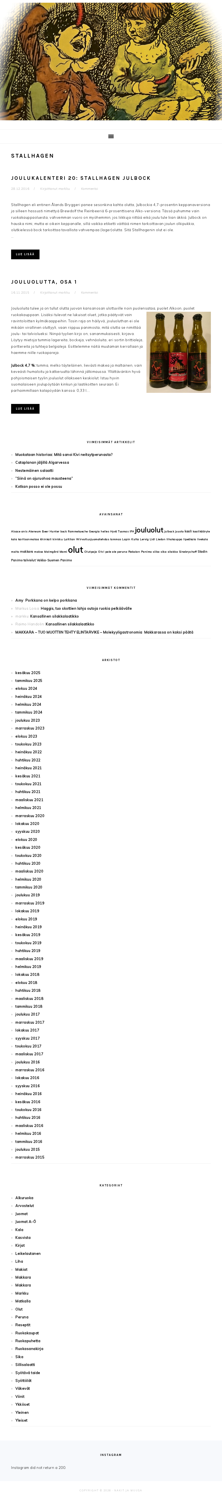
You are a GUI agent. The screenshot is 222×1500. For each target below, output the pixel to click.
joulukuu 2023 (27, 720)
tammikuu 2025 (29, 680)
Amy (19, 600)
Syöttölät (23, 1380)
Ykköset (22, 1404)
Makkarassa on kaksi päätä (169, 632)
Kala (19, 1229)
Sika (19, 1357)
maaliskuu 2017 (29, 1054)
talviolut (30, 560)
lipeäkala (189, 539)
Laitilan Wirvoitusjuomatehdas (86, 539)
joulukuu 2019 (27, 895)
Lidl (152, 539)
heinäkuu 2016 (28, 1093)
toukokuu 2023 (28, 744)
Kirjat (20, 1245)
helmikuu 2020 (28, 879)
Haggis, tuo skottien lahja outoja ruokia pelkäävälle (86, 608)
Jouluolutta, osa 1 (44, 282)
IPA (132, 531)
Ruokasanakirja (29, 1348)
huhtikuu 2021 (28, 791)
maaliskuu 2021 (29, 800)
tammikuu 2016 (29, 1141)
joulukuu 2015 (27, 1149)
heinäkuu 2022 (28, 752)
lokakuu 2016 (27, 1078)
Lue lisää (25, 254)
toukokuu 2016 (28, 1109)
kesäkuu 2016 (27, 1102)
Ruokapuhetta (27, 1341)
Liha (19, 1261)
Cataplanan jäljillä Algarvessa (42, 462)
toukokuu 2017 (28, 1046)
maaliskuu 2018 (29, 998)
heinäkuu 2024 (28, 696)
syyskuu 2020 (27, 831)
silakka (173, 551)
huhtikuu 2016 (28, 1117)
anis (24, 531)
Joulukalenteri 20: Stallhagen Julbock (81, 178)
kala (14, 539)
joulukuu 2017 (27, 1014)
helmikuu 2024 (28, 704)
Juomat (21, 1214)
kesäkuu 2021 (27, 776)
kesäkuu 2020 (27, 847)
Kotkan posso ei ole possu (38, 486)
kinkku (58, 539)
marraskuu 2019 (29, 903)
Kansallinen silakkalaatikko (54, 616)
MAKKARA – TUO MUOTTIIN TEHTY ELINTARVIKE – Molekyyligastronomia (78, 632)
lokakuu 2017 (27, 1030)
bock (63, 531)
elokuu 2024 (26, 688)
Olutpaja (90, 551)
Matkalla (23, 1301)
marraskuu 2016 (29, 1070)
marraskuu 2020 (29, 816)
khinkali (46, 539)
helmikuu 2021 (28, 807)
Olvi (101, 551)
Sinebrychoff (188, 551)
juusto (179, 531)
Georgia (94, 531)
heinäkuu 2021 (28, 768)
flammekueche (78, 531)
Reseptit (22, 1325)
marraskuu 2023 (29, 728)
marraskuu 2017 (29, 1022)
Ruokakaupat (27, 1333)
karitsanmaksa (28, 539)
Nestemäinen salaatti (34, 470)
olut (75, 550)
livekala (202, 539)
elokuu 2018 (26, 982)
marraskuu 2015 (29, 1157)
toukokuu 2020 (28, 855)
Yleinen (22, 1412)
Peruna (21, 1317)
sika (163, 551)
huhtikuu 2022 (28, 760)
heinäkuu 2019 (28, 927)
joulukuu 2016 (27, 1062)
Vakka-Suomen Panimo (54, 560)
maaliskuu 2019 (29, 959)
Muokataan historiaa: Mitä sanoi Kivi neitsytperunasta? (63, 454)
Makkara (23, 1277)
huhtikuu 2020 (28, 863)
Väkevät (22, 1388)
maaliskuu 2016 (29, 1125)
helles (105, 531)
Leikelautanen (28, 1253)
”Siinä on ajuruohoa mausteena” (44, 478)
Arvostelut (24, 1205)
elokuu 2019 (26, 919)
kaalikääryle (201, 531)
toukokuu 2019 (28, 943)
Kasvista (23, 1237)
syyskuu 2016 (27, 1086)
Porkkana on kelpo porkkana (51, 600)
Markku (21, 1293)
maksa (38, 551)
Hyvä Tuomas (119, 531)
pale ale (110, 551)
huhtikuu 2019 (28, 950)
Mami (63, 551)
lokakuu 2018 (27, 974)
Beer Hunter (51, 531)
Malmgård (51, 551)
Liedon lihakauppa (169, 539)
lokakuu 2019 (27, 911)
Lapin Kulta (130, 539)
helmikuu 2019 (28, 966)
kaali (188, 531)
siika (156, 551)
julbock (169, 531)
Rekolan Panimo (140, 551)
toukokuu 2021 (28, 784)
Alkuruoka (24, 1198)
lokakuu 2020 (27, 823)
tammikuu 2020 (29, 887)
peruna (122, 551)
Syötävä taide (27, 1372)
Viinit (19, 1396)
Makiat (21, 1269)
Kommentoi (89, 189)
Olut (18, 1309)
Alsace (15, 531)
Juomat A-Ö (25, 1221)
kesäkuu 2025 (27, 673)
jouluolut (149, 530)
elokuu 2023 (26, 736)
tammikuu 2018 (29, 1006)
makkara (26, 551)
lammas (115, 539)
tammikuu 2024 (29, 712)
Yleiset (21, 1420)
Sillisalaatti (25, 1364)
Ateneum (34, 531)
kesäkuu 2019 (27, 934)
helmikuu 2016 (28, 1133)
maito (15, 551)
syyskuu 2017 (27, 1038)
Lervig (144, 539)
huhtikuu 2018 (28, 990)
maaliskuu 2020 (29, 871)
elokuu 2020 (26, 839)
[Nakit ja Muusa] (111, 121)
